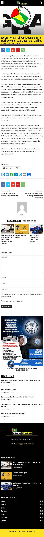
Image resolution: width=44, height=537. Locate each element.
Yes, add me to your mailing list (12, 301)
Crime (3, 508)
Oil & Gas (4, 517)
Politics (3, 504)
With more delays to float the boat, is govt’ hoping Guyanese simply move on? (7, 239)
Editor (5, 43)
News (3, 501)
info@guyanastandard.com (26, 444)
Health (3, 521)
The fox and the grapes (20, 236)
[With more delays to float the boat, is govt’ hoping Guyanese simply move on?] (7, 229)
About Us (21, 531)
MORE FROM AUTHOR (29, 221)
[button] (40, 3)
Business (4, 511)
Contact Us (31, 531)
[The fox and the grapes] (22, 229)
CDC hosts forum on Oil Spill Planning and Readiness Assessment (34, 196)
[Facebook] (22, 448)
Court (3, 514)
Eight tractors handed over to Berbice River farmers (34, 238)
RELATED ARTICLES (14, 221)
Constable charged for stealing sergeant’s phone (9, 195)
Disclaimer (12, 531)
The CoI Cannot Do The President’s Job (13, 414)
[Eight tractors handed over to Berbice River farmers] (36, 229)
